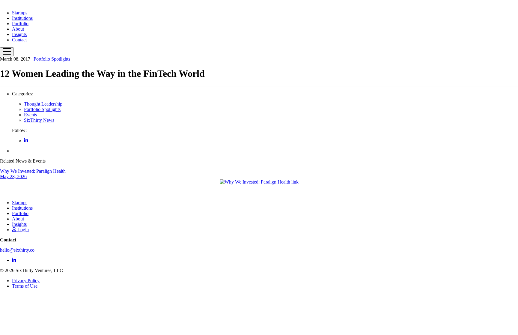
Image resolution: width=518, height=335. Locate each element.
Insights (19, 34)
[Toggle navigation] (7, 51)
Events (30, 114)
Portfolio (20, 23)
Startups (19, 12)
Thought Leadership (43, 103)
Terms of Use (24, 286)
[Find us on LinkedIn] (26, 140)
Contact (19, 39)
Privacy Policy (26, 280)
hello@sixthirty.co (17, 250)
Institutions (22, 18)
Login (22, 229)
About (18, 28)
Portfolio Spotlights (52, 58)
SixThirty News (39, 120)
